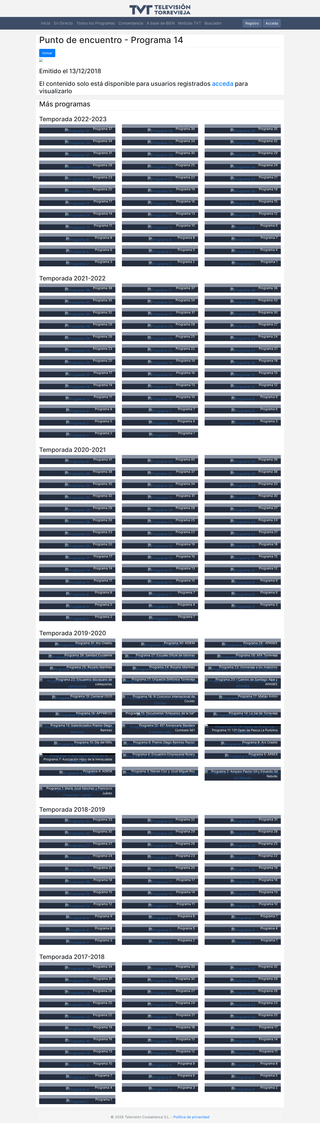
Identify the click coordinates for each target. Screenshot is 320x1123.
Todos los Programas (95, 23)
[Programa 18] (243, 191)
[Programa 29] (242, 154)
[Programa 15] (243, 203)
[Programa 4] (242, 251)
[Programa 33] (160, 142)
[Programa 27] (242, 326)
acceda (222, 83)
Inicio (46, 23)
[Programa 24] (242, 166)
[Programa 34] (77, 142)
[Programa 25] (160, 166)
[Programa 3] (77, 263)
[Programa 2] (160, 263)
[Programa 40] (160, 461)
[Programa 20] (77, 191)
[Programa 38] (77, 289)
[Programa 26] (77, 338)
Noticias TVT (189, 23)
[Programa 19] (160, 191)
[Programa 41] (77, 461)
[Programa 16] (160, 203)
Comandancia (130, 23)
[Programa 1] (243, 263)
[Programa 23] (77, 179)
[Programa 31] (77, 154)
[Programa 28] (77, 166)
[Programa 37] (77, 130)
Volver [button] (47, 53)
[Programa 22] (160, 179)
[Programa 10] (160, 227)
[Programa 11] (77, 227)
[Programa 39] (242, 461)
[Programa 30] (160, 154)
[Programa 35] (242, 130)
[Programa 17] (77, 203)
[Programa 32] (242, 142)
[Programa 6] (77, 251)
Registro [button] (252, 23)
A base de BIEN (161, 23)
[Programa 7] (242, 239)
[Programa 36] (160, 130)
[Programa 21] (243, 179)
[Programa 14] (77, 215)
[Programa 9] (242, 227)
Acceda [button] (272, 23)
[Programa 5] (160, 251)
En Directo (63, 23)
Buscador (213, 23)
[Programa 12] (243, 215)
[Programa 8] (77, 239)
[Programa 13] (160, 215)
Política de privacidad (191, 1117)
